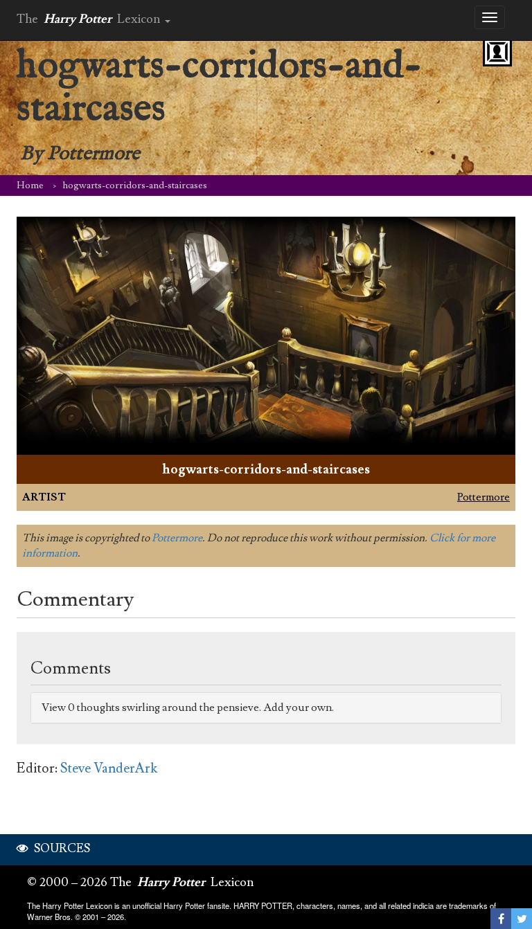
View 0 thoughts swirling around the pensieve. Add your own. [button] (188, 707)
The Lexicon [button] (90, 19)
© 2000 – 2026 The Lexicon (140, 882)
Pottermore (483, 497)
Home (30, 185)
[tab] (266, 708)
